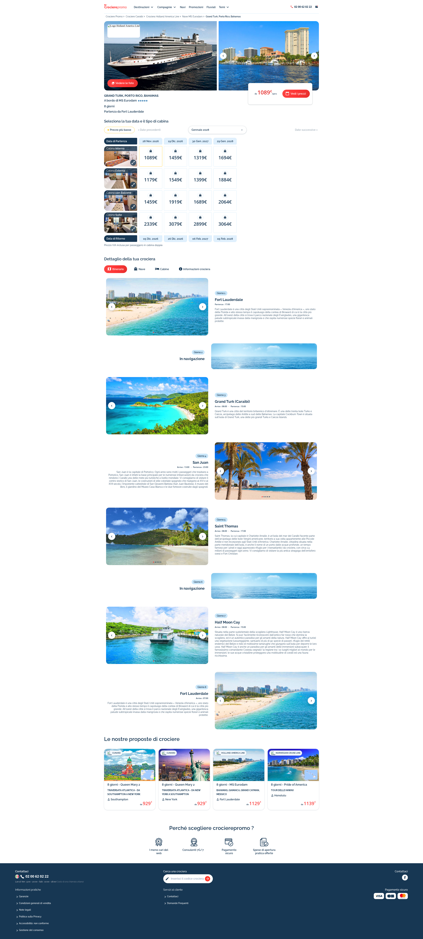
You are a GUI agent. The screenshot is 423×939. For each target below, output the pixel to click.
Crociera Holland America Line (162, 16)
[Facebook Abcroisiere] (405, 878)
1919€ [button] (175, 202)
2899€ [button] (200, 224)
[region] (229, 190)
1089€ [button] (150, 157)
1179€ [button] (150, 179)
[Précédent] (223, 55)
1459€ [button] (175, 157)
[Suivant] (314, 55)
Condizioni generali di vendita (35, 903)
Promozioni (196, 7)
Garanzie (23, 896)
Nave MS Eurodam (192, 16)
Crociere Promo (114, 16)
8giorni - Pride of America (289, 784)
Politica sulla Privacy (30, 916)
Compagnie (164, 7)
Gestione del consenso (31, 930)
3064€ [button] (225, 224)
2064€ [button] (225, 202)
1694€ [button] (225, 157)
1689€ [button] (200, 202)
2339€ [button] (150, 224)
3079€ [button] (175, 224)
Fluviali (211, 7)
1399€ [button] (200, 179)
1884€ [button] (225, 179)
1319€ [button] (200, 157)
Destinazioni (141, 7)
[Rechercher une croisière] (207, 878)
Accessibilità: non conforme (34, 923)
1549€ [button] (175, 179)
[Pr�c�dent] (111, 306)
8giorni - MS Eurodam (232, 784)
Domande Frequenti (177, 903)
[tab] (115, 269)
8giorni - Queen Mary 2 (123, 784)
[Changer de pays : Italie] (17, 876)
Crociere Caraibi (134, 16)
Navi (183, 7)
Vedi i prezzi (298, 93)
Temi (222, 7)
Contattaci (172, 896)
